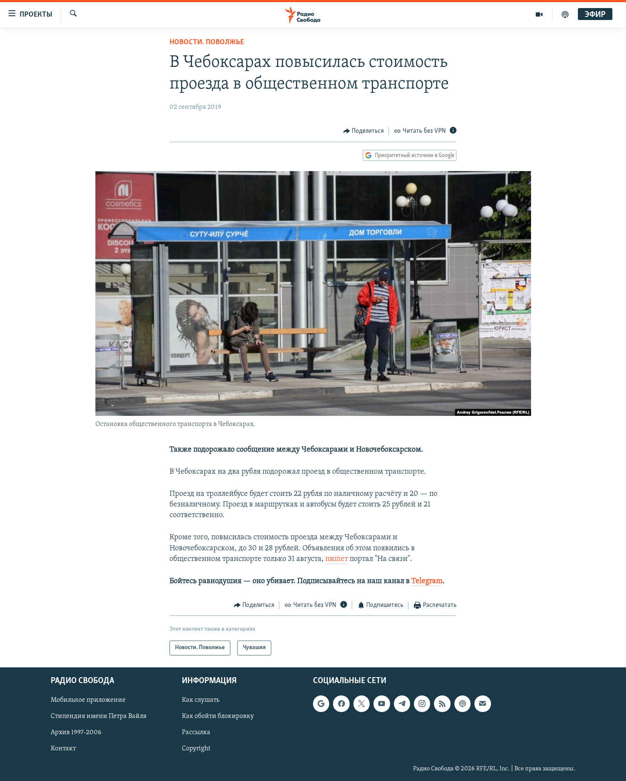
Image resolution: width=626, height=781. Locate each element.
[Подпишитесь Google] (321, 703)
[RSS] (442, 703)
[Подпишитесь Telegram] (402, 703)
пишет (336, 559)
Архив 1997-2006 (76, 732)
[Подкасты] (462, 703)
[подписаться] (482, 703)
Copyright (196, 748)
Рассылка (196, 732)
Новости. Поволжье (206, 42)
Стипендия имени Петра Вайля (98, 716)
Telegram (426, 581)
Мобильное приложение (88, 700)
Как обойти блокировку (218, 716)
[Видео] (539, 14)
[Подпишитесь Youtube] (381, 703)
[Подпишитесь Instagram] (422, 703)
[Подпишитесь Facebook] (341, 703)
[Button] (363, 131)
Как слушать (200, 700)
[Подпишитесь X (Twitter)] (361, 703)
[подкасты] (565, 14)
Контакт (63, 748)
